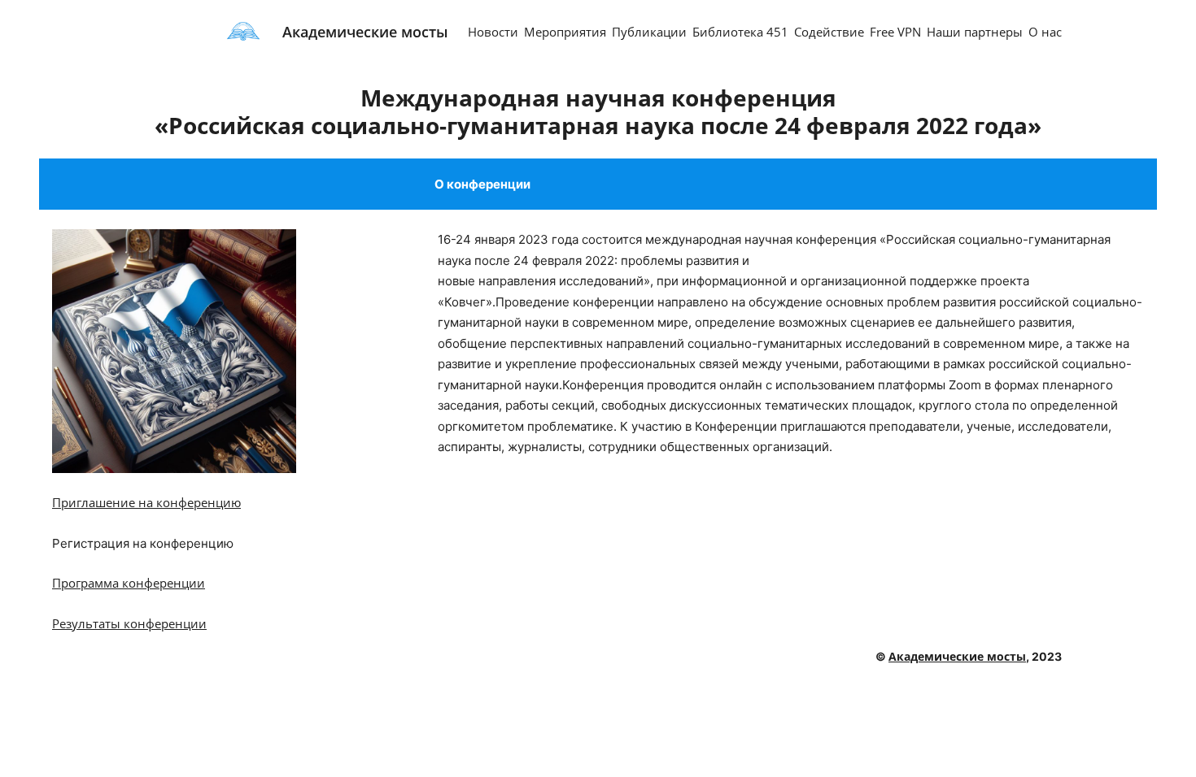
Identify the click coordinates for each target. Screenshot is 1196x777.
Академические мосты (365, 31)
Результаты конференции (129, 623)
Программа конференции (128, 583)
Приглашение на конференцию (146, 502)
